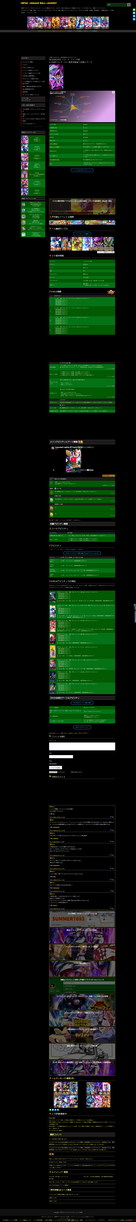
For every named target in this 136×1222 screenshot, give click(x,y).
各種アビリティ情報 (77, 1220)
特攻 (51, 163)
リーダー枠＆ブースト (87, 8)
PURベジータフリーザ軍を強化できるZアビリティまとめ (82, 553)
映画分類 (25, 92)
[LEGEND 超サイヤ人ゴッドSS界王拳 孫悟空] (47, 22)
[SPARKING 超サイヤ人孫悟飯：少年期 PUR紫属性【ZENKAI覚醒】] (56, 22)
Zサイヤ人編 (85, 277)
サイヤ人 (90, 280)
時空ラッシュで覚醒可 (54, 147)
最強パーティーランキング (99, 8)
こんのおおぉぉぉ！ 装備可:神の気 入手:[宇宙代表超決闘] (35, 234)
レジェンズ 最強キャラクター (48, 8)
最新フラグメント (65, 10)
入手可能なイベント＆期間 (9, 1220)
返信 (113, 817)
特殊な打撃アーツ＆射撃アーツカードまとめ (57, 520)
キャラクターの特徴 (83, 10)
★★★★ (85, 124)
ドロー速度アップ (54, 155)
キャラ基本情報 (38, 1220)
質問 (51, 1154)
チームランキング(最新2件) (61, 1078)
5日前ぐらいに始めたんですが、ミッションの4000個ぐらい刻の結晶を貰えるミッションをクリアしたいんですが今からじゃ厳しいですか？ (82, 1166)
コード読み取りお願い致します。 (58, 1139)
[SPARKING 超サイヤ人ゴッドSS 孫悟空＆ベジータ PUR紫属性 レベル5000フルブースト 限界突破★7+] (56, 243)
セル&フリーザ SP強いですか (58, 1162)
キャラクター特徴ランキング (31, 94)
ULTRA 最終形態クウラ (29, 123)
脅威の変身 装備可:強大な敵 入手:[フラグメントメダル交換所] (36, 222)
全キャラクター (48, 10)
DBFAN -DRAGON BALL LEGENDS (39, 3)
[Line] (134, 9)
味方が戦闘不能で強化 (54, 159)
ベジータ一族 (101, 280)
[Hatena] (134, 19)
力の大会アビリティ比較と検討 (82, 702)
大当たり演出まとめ (65, 8)
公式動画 (91, 10)
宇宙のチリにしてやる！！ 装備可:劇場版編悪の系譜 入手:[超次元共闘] (35, 204)
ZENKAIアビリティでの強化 (116, 1220)
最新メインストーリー (38, 10)
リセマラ (58, 8)
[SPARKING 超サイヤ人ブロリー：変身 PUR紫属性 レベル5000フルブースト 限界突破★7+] (108, 243)
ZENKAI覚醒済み (53, 143)
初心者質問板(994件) (28, 89)
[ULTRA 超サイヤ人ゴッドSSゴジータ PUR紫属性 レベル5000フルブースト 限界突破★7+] (87, 243)
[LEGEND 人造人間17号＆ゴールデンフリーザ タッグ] (39, 22)
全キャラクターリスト (82, 727)
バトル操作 (111, 10)
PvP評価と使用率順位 (29, 76)
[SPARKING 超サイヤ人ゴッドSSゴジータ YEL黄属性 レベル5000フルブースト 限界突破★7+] (105, 22)
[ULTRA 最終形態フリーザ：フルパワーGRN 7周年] (88, 22)
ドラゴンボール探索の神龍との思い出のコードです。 (64, 1194)
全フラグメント (74, 10)
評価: (50, 761)
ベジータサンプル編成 (82, 233)
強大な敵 (95, 280)
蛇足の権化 (52, 1118)
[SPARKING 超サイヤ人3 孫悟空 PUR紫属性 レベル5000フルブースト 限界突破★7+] (66, 243)
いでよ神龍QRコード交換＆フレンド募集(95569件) (34, 82)
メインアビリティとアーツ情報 (61, 1220)
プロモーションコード (35, 8)
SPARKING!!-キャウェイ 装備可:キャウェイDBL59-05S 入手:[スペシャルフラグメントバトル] (36, 228)
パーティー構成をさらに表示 (106, 252)
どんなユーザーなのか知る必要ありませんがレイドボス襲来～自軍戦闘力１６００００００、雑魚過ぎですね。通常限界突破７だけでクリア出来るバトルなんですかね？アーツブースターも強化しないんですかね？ (82, 1143)
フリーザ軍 (85, 280)
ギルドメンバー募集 (58, 1172)
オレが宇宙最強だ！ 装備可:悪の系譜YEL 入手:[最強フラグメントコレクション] (36, 210)
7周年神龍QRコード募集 (60, 1190)
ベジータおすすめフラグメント (82, 170)
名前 (50, 753)
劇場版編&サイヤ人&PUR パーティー (102, 248)
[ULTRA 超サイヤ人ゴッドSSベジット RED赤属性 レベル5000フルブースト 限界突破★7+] (80, 22)
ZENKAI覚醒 (48, 1220)
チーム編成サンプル (25, 1220)
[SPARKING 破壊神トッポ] (64, 22)
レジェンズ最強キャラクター (31, 70)
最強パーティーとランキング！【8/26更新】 (34, 115)
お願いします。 (53, 1197)
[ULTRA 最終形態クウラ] (31, 22)
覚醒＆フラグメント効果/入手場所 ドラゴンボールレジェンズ (34, 127)
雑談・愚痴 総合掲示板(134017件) (32, 86)
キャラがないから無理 (55, 1130)
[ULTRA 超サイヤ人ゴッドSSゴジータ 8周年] (97, 22)
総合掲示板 (96, 10)
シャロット (29, 12)
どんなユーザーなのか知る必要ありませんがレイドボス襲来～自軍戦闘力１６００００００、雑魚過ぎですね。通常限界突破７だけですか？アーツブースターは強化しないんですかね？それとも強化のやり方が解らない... (82, 1148)
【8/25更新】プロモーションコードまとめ (34, 110)
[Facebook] (134, 16)
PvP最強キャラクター (76, 8)
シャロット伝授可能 (108, 475)
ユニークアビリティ (90, 1220)
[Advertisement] (68, 44)
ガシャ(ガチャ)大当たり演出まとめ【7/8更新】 (34, 120)
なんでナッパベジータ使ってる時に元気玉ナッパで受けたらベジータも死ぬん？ (71, 1120)
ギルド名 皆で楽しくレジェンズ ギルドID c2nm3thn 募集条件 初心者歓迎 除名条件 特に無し (81, 1177)
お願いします (53, 1201)
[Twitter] (134, 12)
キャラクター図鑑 (28, 62)
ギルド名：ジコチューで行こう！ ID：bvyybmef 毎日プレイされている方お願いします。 (74, 1182)
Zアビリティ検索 (57, 10)
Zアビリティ (102, 1220)
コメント (52, 740)
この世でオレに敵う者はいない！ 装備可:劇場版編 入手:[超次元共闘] (36, 216)
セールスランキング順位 (27, 10)
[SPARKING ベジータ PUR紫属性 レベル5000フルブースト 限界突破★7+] (98, 243)
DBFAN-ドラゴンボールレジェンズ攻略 (71, 1212)
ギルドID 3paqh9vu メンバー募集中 (59, 1185)
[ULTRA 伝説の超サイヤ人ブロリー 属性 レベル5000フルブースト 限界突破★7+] (77, 243)
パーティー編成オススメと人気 (31, 73)
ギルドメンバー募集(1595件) (30, 78)
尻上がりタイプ (53, 151)
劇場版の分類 (105, 10)
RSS (35, 12)
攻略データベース (25, 8)
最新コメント (56, 1134)
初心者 (22, 12)
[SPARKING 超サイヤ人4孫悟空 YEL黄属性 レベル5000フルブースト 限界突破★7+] (72, 22)
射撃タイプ (85, 274)
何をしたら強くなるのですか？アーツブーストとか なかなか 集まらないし (71, 1158)
